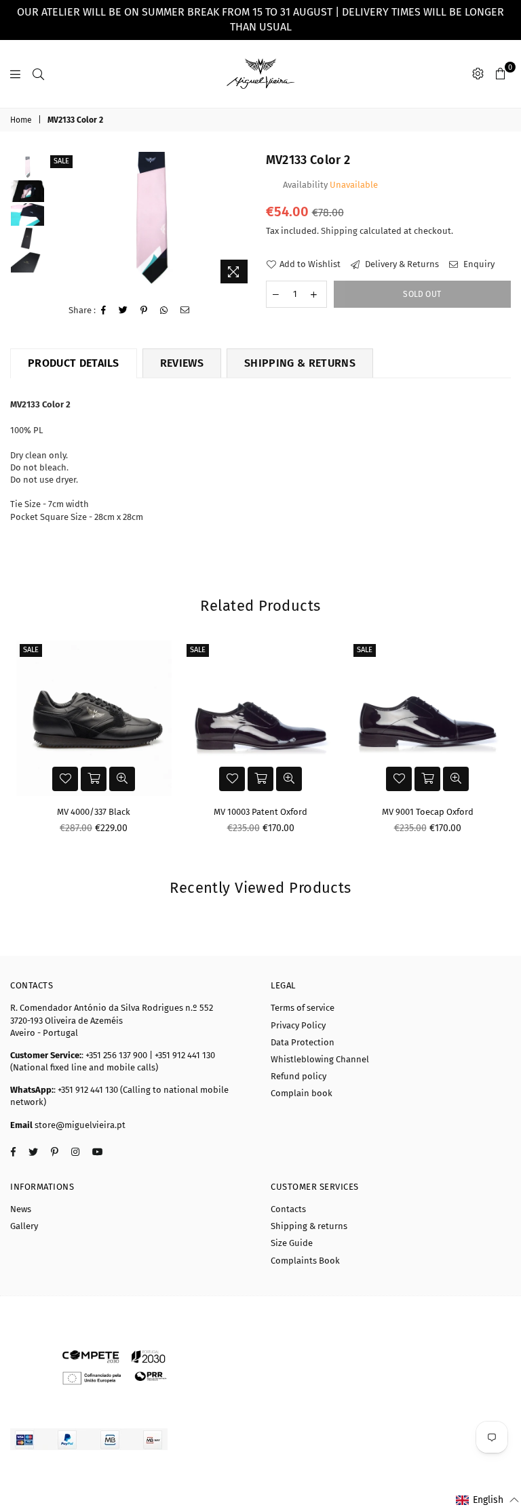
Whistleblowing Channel (320, 1059)
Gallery (24, 1226)
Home (21, 120)
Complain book (301, 1093)
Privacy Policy (298, 1025)
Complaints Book (305, 1260)
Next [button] (244, 221)
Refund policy (298, 1076)
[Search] (38, 74)
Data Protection (302, 1042)
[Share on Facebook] (104, 310)
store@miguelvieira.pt (79, 1125)
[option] (151, 221)
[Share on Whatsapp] (164, 310)
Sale (61, 161)
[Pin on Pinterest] (144, 310)
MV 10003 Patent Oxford (260, 812)
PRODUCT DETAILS (73, 363)
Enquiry (478, 264)
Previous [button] (59, 221)
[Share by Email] (185, 310)
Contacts (288, 1209)
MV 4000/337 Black (93, 812)
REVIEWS (182, 363)
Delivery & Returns (401, 264)
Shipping (339, 231)
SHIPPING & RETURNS (299, 363)
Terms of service (302, 1008)
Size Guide (292, 1243)
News (20, 1209)
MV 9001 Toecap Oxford (428, 812)
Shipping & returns (309, 1226)
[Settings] (478, 74)
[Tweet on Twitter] (123, 310)
